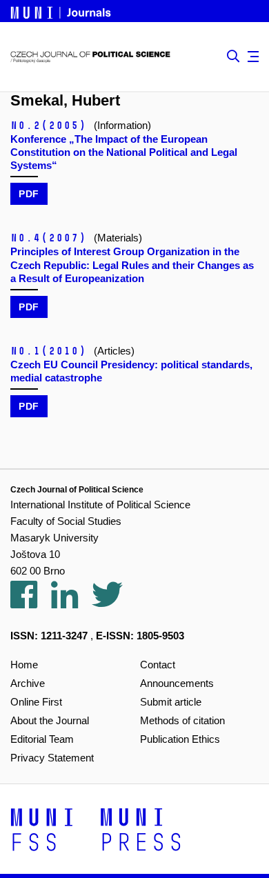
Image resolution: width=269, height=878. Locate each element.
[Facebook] (30, 602)
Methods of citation (182, 720)
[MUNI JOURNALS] (62, 10)
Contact (157, 664)
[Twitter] (114, 602)
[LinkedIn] (71, 602)
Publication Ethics (180, 739)
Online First (36, 702)
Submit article (170, 702)
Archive (27, 683)
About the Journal (49, 720)
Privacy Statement (52, 758)
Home (24, 664)
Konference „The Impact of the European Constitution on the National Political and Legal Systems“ (123, 152)
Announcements (177, 683)
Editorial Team (42, 739)
